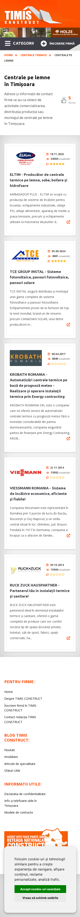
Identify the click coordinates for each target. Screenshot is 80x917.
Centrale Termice (33, 55)
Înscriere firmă (62, 43)
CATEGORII (23, 43)
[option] (40, 32)
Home (8, 55)
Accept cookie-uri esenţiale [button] (40, 889)
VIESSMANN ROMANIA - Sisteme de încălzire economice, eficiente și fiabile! (38, 493)
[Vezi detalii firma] (68, 222)
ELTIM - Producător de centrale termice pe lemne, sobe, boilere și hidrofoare (38, 180)
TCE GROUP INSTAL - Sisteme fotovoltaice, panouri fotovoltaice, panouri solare (39, 277)
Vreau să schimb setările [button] (40, 898)
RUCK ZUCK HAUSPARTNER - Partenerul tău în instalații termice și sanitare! (40, 590)
